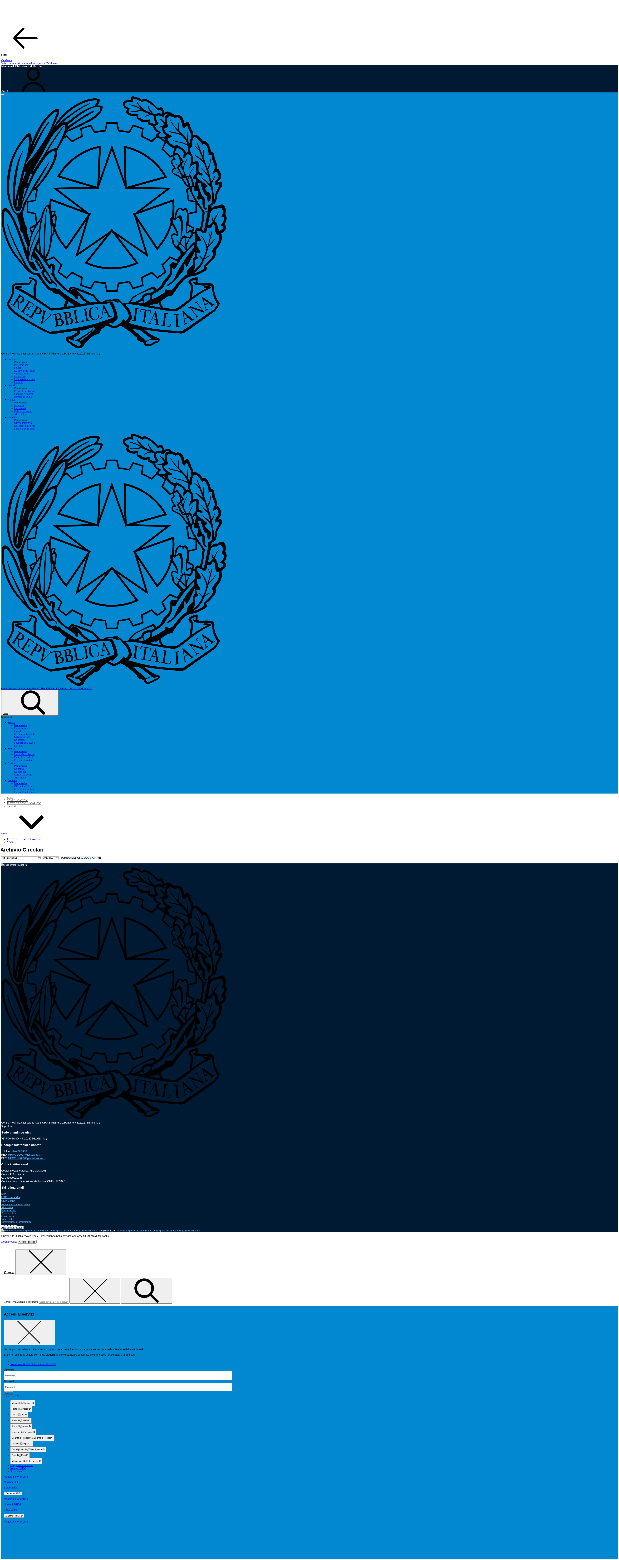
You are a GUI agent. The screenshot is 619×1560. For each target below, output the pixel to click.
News (10, 842)
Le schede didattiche (24, 425)
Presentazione (21, 365)
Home (10, 797)
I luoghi (18, 367)
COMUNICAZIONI (17, 800)
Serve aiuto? (16, 1471)
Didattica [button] (12, 417)
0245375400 (19, 1151)
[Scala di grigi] (9, 1225)
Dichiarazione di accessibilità (16, 1221)
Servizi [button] (11, 385)
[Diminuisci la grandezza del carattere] (6, 1225)
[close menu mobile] (25, 49)
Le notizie (19, 405)
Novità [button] (11, 399)
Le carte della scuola (24, 370)
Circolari (11, 806)
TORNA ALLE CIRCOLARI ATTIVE (81, 857)
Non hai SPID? (18, 1468)
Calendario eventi (23, 411)
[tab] (27, 1361)
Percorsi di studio (23, 396)
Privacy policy (8, 1213)
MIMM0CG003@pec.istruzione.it (26, 1158)
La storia (18, 382)
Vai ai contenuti (9, 63)
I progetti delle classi (24, 428)
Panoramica (20, 362)
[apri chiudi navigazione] (2, 94)
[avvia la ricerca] (146, 1291)
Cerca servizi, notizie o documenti (21, 1301)
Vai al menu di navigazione (31, 63)
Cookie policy (8, 1216)
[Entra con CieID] (14, 1516)
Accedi (8, 1393)
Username (9, 1370)
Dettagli (9, 1241)
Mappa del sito (8, 1210)
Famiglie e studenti (23, 393)
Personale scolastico (24, 391)
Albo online (20, 414)
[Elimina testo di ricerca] (94, 1291)
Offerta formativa (23, 422)
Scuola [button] (11, 359)
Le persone (19, 376)
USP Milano (8, 1201)
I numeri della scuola (24, 379)
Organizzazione (22, 373)
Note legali (6, 1219)
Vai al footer (52, 63)
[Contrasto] (12, 1225)
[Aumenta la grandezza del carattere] (2, 1225)
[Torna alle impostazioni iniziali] (15, 1225)
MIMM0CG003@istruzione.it (24, 1154)
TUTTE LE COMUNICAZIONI (24, 803)
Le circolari (20, 408)
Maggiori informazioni (21, 1465)
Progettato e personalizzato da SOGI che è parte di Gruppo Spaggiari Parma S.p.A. (159, 1230)
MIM (3, 1193)
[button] (28, 833)
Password (9, 1381)
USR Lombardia (10, 1197)
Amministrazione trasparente (15, 1204)
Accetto (27, 1242)
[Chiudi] (40, 1262)
